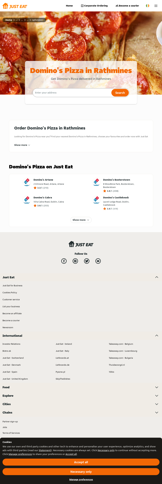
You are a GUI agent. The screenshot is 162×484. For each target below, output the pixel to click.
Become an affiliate (12, 313)
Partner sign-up (10, 421)
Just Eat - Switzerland (13, 357)
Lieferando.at (62, 357)
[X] (87, 261)
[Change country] (147, 6)
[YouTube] (98, 261)
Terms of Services (11, 432)
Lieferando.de (62, 364)
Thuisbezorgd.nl (117, 364)
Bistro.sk (7, 350)
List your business (11, 306)
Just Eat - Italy (62, 350)
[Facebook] (64, 261)
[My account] (155, 5)
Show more (20, 145)
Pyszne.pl (60, 371)
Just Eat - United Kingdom (15, 378)
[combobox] (71, 93)
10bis (111, 371)
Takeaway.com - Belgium (121, 343)
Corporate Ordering (96, 5)
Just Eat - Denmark (12, 364)
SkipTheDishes (63, 378)
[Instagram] (75, 261)
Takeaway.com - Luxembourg (123, 350)
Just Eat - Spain (10, 371)
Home (69, 5)
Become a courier (129, 5)
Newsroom (8, 327)
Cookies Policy (10, 292)
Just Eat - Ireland (64, 343)
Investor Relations (11, 343)
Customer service (11, 299)
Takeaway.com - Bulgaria (121, 357)
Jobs (5, 427)
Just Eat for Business (12, 285)
